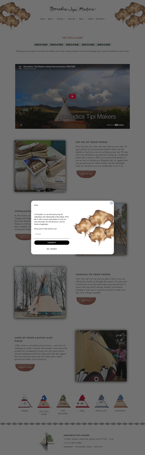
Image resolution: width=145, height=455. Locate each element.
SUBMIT (52, 243)
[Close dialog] (111, 203)
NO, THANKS (52, 249)
